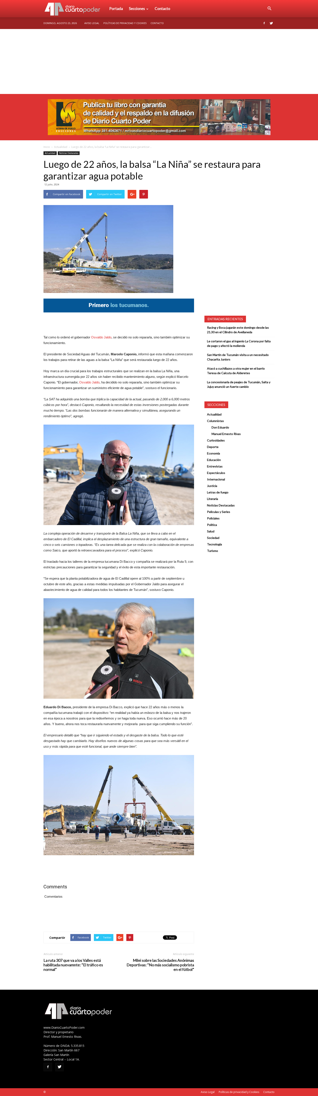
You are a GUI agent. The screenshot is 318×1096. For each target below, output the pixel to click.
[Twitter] (271, 23)
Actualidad (60, 147)
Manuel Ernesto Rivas (226, 434)
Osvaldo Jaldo (101, 337)
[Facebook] (264, 23)
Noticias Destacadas (68, 153)
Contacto (162, 8)
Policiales (213, 518)
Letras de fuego (217, 492)
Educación (214, 460)
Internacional (216, 479)
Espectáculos (216, 473)
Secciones (137, 8)
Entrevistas (215, 466)
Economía (213, 453)
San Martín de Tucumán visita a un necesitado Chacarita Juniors (238, 357)
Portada (116, 8)
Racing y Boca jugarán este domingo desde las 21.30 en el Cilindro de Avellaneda (238, 330)
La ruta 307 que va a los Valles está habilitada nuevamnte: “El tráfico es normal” (73, 965)
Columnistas (215, 421)
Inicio (46, 147)
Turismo (212, 551)
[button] (269, 8)
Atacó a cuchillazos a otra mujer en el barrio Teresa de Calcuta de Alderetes (236, 371)
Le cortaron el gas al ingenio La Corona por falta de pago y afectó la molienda (239, 343)
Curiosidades (216, 440)
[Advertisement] (159, 61)
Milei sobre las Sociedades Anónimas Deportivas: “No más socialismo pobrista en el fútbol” (160, 965)
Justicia (212, 486)
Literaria (212, 499)
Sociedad (213, 538)
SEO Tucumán (54, 1092)
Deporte (212, 447)
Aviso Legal (91, 23)
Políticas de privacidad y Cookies (124, 23)
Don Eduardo (220, 427)
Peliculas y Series (218, 512)
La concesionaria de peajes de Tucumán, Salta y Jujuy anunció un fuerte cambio (238, 384)
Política (212, 525)
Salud (210, 531)
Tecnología (214, 544)
